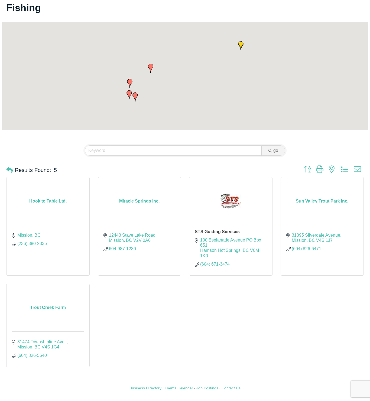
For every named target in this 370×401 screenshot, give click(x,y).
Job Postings (207, 388)
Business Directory (145, 388)
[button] (241, 45)
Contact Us (231, 388)
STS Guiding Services (217, 231)
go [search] (275, 150)
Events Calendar (179, 388)
